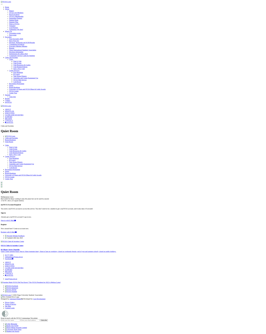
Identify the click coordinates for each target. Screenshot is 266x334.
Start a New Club (19, 69)
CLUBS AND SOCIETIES (14, 115)
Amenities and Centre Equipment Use (25, 78)
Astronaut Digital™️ (16, 299)
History (11, 11)
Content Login (10, 308)
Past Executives (14, 14)
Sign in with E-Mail (7, 220)
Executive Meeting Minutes (18, 46)
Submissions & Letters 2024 (18, 54)
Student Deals (13, 20)
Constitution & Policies (16, 44)
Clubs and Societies (11, 57)
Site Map (8, 306)
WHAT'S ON (9, 111)
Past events (12, 35)
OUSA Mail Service (20, 80)
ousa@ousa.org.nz (11, 279)
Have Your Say (14, 41)
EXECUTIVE (10, 113)
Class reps (12, 97)
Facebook (8, 259)
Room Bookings (14, 87)
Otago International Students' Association (22, 50)
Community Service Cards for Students (22, 56)
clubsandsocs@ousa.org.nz (14, 257)
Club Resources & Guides (21, 65)
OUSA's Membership (16, 16)
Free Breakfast (18, 72)
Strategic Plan (13, 22)
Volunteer (12, 26)
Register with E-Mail (8, 232)
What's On (8, 31)
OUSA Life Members (16, 13)
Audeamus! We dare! (16, 29)
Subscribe (44, 320)
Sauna (11, 85)
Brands (7, 98)
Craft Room (17, 82)
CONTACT (9, 120)
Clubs (11, 59)
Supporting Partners (15, 18)
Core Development (39, 299)
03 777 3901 (9, 255)
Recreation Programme (16, 84)
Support (7, 95)
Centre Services (14, 70)
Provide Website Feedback (16, 236)
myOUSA (8, 102)
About (7, 9)
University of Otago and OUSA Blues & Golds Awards (27, 89)
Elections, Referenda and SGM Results (22, 42)
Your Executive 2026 (16, 39)
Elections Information (16, 52)
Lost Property (13, 28)
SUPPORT (8, 117)
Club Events (17, 63)
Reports (11, 48)
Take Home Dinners (20, 76)
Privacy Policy (10, 302)
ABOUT (8, 109)
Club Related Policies (20, 67)
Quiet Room (9, 142)
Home (7, 7)
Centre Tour (13, 93)
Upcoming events (15, 33)
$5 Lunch (16, 74)
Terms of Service (10, 304)
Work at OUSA (14, 24)
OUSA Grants (13, 91)
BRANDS (8, 119)
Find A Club (17, 61)
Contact (7, 100)
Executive (8, 37)
